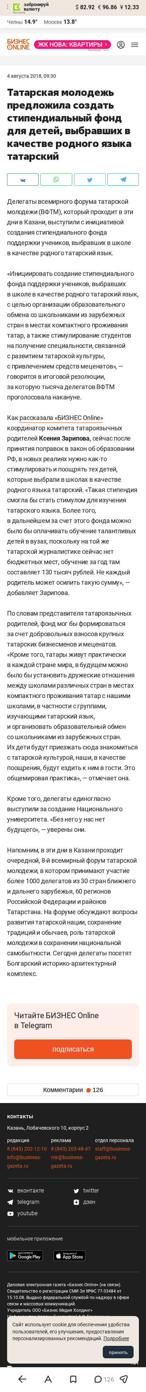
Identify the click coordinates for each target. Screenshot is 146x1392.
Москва (53, 22)
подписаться (73, 1049)
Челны (15, 22)
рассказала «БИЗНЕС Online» (61, 417)
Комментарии (73, 1089)
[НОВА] (70, 44)
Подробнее (116, 1338)
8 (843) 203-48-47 (71, 1149)
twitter (90, 1190)
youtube (27, 1213)
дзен (88, 1202)
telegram (27, 1202)
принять (118, 1352)
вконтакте (30, 1190)
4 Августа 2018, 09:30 (31, 76)
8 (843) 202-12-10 (27, 1149)
